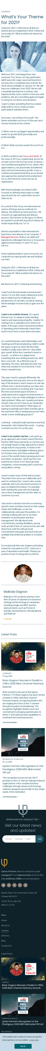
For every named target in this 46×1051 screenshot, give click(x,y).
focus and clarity (31, 156)
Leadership (5, 12)
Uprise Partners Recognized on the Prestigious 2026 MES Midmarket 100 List (22, 769)
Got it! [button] (22, 1046)
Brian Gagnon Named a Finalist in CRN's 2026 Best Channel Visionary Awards (23, 683)
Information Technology (12, 759)
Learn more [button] (34, 1040)
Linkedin (8, 619)
